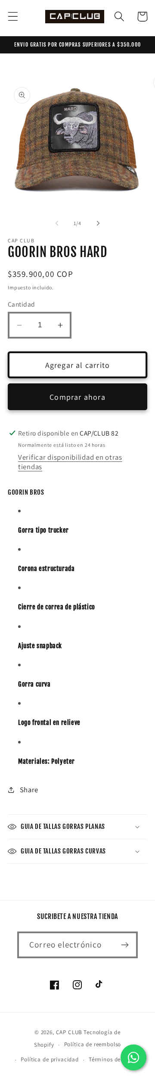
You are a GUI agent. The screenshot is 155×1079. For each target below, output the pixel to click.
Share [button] (29, 789)
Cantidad (21, 304)
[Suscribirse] (124, 945)
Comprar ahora (77, 397)
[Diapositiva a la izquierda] (56, 222)
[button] (13, 16)
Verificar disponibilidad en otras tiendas (70, 461)
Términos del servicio (116, 1059)
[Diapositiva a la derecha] (98, 222)
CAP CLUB (69, 1032)
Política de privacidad (49, 1059)
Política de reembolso (92, 1044)
